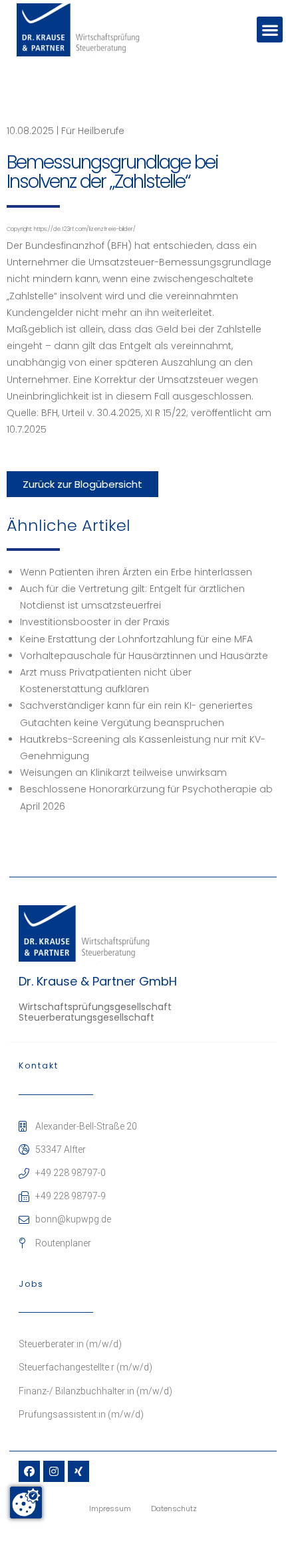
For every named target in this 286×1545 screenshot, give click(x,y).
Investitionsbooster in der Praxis (95, 621)
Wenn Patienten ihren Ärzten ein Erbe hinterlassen (136, 572)
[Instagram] (54, 1471)
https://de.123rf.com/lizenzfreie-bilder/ (85, 229)
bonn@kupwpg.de (73, 1219)
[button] (270, 29)
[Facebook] (29, 1471)
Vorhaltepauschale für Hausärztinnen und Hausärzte (144, 655)
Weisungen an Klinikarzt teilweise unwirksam (123, 772)
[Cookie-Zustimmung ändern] (26, 1502)
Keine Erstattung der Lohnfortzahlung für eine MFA (136, 639)
